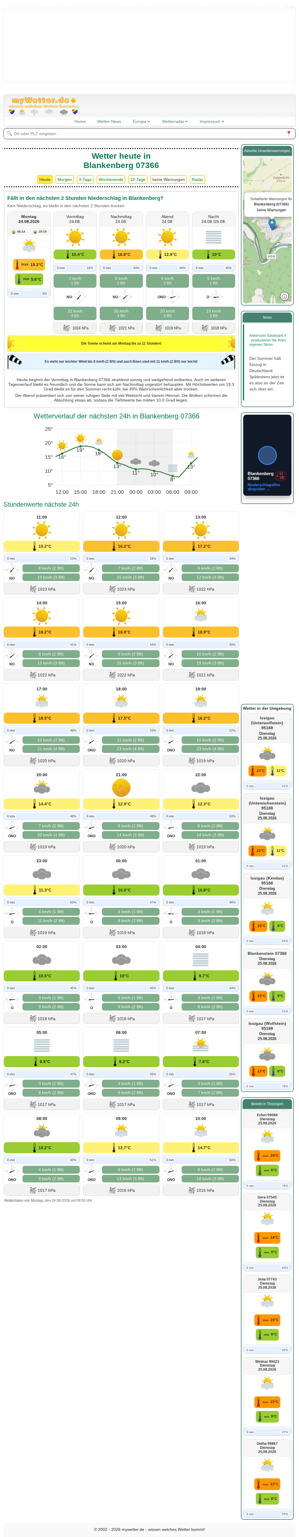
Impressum (210, 121)
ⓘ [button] (284, 296)
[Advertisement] (150, 44)
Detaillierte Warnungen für (271, 204)
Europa (139, 121)
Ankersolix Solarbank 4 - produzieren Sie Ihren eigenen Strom (267, 340)
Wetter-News (109, 121)
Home (80, 121)
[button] (272, 225)
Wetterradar (173, 121)
